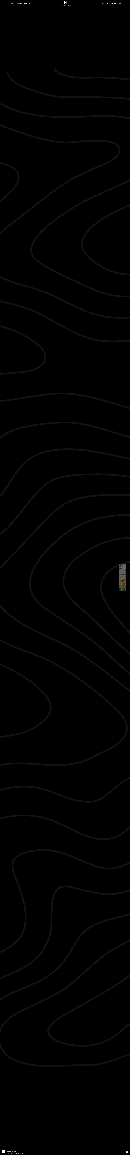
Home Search (28, 3)
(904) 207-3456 (116, 3)
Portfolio (19, 3)
